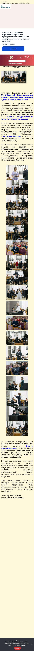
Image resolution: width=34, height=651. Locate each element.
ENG (25, 57)
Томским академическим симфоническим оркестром (17, 117)
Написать (13, 49)
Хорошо (17, 648)
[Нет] (32, 644)
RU (28, 57)
